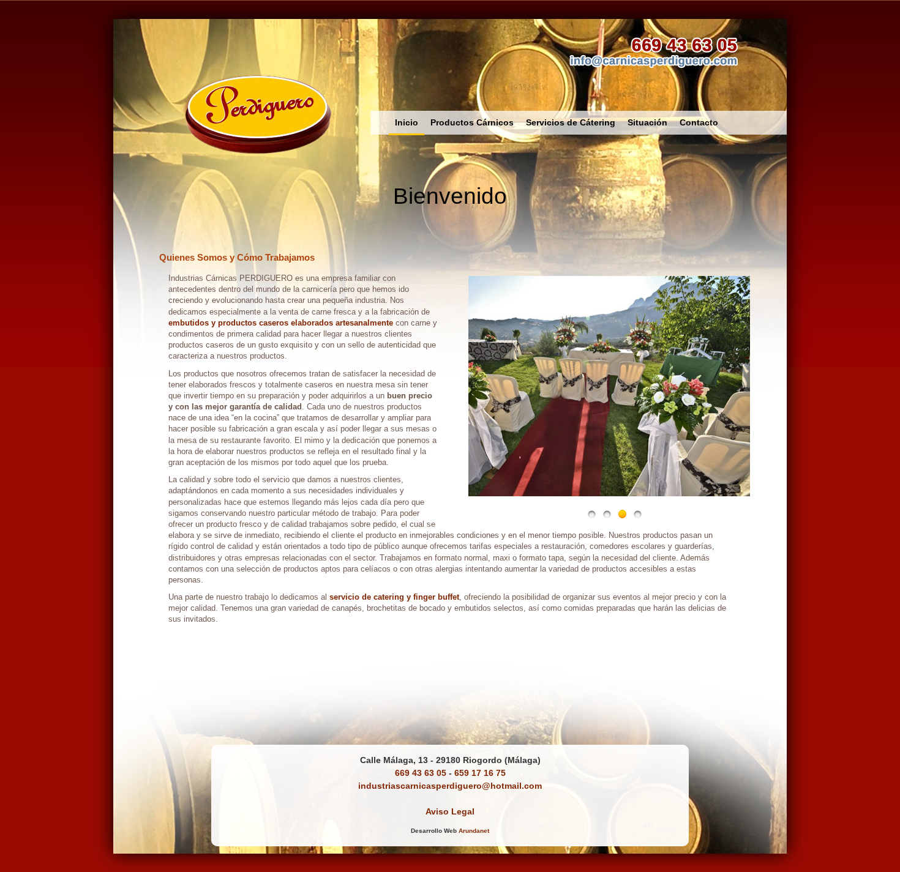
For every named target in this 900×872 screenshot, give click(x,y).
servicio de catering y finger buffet (394, 597)
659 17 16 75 (480, 773)
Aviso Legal (450, 811)
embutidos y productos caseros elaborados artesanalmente (280, 322)
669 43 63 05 (420, 773)
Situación (647, 122)
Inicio (406, 122)
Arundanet (474, 830)
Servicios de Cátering (570, 122)
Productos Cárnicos (472, 122)
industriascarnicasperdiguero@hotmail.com (450, 786)
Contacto (699, 122)
